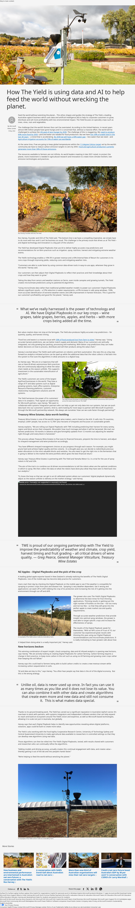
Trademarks (60, 907)
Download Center (125, 893)
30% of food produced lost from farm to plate (75, 339)
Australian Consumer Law (92, 907)
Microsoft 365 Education (122, 895)
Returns (19, 895)
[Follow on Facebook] (18, 889)
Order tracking (27, 895)
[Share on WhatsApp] (100, 889)
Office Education (5, 897)
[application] (67, 509)
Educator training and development (24, 897)
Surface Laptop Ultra (26, 893)
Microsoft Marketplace (26, 901)
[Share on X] (87, 889)
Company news (86, 901)
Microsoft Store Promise (41, 895)
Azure (23, 899)
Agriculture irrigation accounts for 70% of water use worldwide (44, 139)
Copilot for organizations (41, 893)
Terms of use (51, 907)
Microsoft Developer (90, 899)
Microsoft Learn (103, 899)
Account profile (114, 893)
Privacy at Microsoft (99, 901)
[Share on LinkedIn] (92, 889)
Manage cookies (40, 907)
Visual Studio (71, 901)
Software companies (59, 901)
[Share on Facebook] (83, 889)
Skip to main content (7, 1)
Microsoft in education (70, 895)
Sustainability (117, 901)
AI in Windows (72, 893)
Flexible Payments (56, 895)
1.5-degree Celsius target (90, 144)
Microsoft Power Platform (43, 901)
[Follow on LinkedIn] (24, 889)
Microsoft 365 (41, 899)
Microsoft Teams (67, 899)
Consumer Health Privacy (8, 907)
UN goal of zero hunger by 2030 (53, 132)
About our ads (78, 907)
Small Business (78, 899)
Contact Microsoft (24, 907)
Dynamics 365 (31, 899)
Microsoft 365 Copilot (53, 899)
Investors (109, 901)
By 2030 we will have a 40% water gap (70, 137)
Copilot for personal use (58, 893)
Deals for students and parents (46, 897)
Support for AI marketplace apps (120, 899)
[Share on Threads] (96, 889)
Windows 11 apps (102, 893)
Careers (78, 901)
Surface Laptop (13, 893)
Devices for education (85, 895)
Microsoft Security (15, 899)
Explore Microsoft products (86, 893)
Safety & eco (68, 907)
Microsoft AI (4, 899)
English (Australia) (6, 903)
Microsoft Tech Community (9, 901)
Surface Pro (4, 893)
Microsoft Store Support (8, 895)
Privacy (32, 907)
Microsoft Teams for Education (103, 895)
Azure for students (63, 897)
